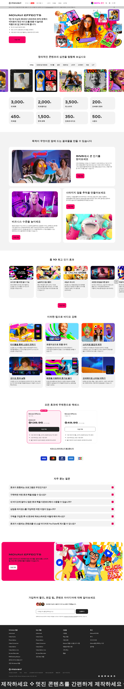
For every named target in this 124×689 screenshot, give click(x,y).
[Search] (106, 3)
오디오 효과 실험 (17, 378)
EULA (25, 672)
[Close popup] (114, 7)
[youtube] (108, 676)
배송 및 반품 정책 (49, 672)
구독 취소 (65, 650)
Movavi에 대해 (94, 633)
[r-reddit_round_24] (114, 676)
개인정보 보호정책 (13, 672)
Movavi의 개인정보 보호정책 (70, 616)
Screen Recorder (14, 653)
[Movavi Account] (109, 3)
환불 (64, 653)
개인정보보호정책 (49, 7)
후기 (91, 636)
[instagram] (102, 676)
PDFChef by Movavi (14, 656)
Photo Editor (12, 640)
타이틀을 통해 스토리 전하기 (23, 344)
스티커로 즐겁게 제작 (92, 344)
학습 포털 (65, 636)
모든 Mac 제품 (40, 656)
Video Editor (12, 646)
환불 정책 (58, 672)
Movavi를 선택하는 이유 (97, 643)
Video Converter (14, 643)
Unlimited (12, 633)
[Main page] (15, 3)
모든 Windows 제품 (14, 663)
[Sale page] (97, 3)
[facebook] (99, 676)
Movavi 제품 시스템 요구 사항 (71, 643)
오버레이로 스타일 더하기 (94, 378)
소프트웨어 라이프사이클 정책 (36, 672)
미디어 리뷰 (93, 640)
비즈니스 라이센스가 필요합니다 (62, 448)
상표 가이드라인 (66, 672)
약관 (21, 672)
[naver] (105, 676)
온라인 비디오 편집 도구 (15, 660)
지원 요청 (65, 640)
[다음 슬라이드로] (116, 281)
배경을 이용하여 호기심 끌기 (59, 378)
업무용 (92, 646)
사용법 (65, 633)
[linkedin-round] (111, 676)
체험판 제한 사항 (67, 646)
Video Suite (12, 636)
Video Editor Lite (14, 650)
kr (114, 3)
